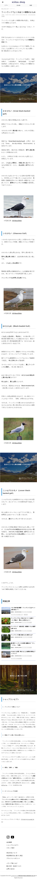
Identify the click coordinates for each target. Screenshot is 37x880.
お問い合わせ (10, 869)
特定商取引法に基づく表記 (14, 855)
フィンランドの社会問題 (16, 658)
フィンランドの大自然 (27, 612)
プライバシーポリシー (13, 858)
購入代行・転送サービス (13, 866)
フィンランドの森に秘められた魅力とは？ (22, 634)
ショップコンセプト (12, 845)
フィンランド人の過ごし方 (17, 614)
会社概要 (9, 842)
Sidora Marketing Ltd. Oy (29, 875)
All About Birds (17, 220)
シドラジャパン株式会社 (17, 875)
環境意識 (26, 614)
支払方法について (11, 853)
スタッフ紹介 (10, 848)
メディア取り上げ (11, 863)
